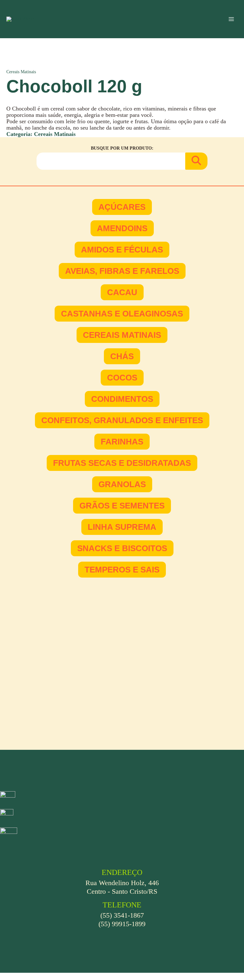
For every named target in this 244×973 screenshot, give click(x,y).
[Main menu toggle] (231, 19)
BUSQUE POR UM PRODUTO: (122, 148)
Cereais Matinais (21, 71)
